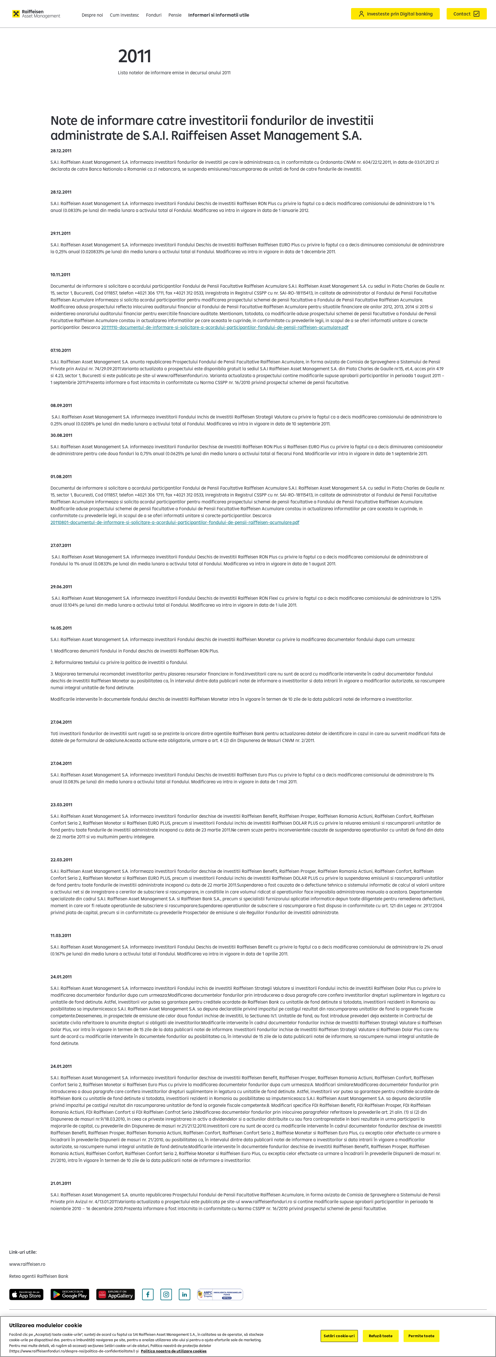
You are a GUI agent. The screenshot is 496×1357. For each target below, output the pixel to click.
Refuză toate (381, 1335)
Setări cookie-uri (339, 1335)
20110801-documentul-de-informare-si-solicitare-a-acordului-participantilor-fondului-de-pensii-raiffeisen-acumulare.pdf (175, 522)
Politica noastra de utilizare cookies (174, 1351)
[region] (248, 1336)
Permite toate (421, 1335)
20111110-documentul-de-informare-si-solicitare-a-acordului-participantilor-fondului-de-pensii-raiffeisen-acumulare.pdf (224, 327)
